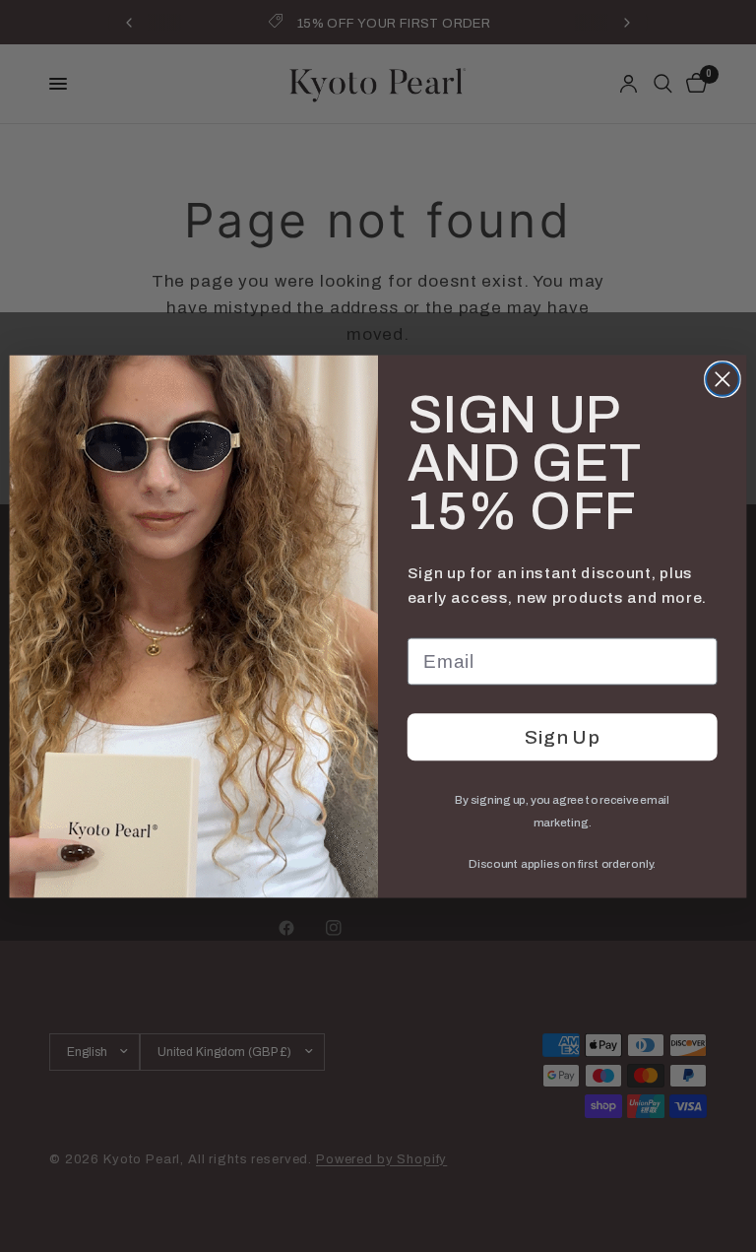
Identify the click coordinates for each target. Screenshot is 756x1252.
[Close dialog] (722, 379)
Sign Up (562, 737)
